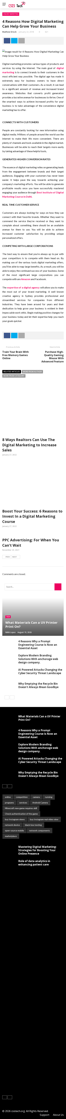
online (8, 797)
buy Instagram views (15, 819)
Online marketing (10, 14)
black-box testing (33, 825)
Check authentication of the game (21, 813)
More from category (14, 375)
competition (22, 797)
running (48, 797)
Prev (8, 557)
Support (44, 1115)
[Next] (12, 697)
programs (9, 802)
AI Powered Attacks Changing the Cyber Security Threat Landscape (40, 671)
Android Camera (40, 802)
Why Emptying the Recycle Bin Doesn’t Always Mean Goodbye (38, 685)
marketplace (11, 836)
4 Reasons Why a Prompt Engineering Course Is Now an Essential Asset (37, 645)
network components (39, 830)
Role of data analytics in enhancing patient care (34, 862)
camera (36, 797)
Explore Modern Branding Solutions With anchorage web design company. (38, 659)
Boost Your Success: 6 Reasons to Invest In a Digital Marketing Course (32, 516)
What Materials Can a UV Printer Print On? (39, 718)
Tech (8, 617)
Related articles (12, 371)
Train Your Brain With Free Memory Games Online (15, 355)
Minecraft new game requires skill (21, 808)
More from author (32, 371)
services (23, 802)
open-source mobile (14, 830)
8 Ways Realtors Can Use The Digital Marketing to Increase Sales (29, 445)
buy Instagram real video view (44, 819)
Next (14, 557)
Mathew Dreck (9, 31)
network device (12, 825)
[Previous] (7, 697)
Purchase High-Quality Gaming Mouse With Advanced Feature (52, 356)
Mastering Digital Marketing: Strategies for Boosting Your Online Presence (37, 850)
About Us (58, 1115)
